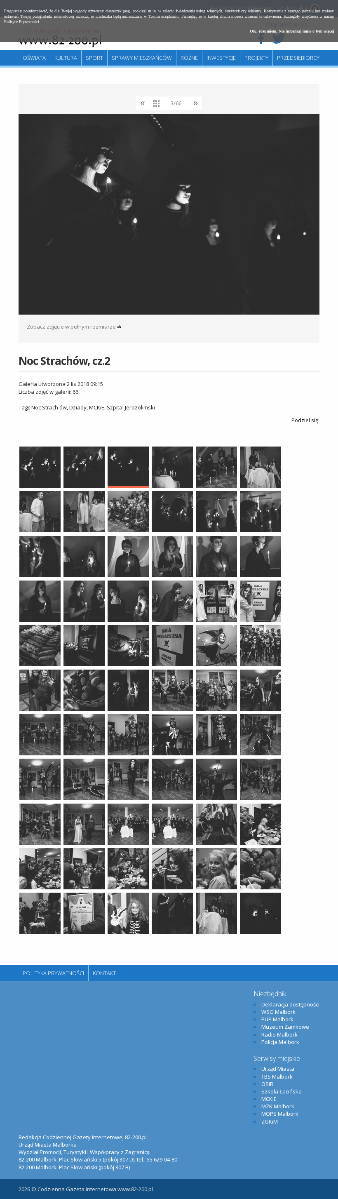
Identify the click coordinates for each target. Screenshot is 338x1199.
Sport (94, 57)
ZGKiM (269, 1121)
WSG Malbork (278, 1012)
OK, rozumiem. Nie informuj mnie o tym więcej (292, 31)
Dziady (78, 407)
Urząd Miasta (277, 1068)
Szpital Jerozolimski (131, 407)
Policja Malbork (280, 1042)
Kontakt (104, 973)
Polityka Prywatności (53, 973)
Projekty (256, 57)
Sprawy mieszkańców (142, 57)
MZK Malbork (277, 1106)
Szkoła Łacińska (281, 1091)
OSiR (267, 1084)
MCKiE (96, 407)
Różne (189, 57)
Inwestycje (221, 57)
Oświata (34, 57)
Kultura (65, 57)
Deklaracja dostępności (290, 1004)
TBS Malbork (277, 1076)
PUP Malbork (277, 1019)
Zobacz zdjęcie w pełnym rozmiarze (72, 326)
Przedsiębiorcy (298, 57)
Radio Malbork (279, 1034)
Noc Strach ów (49, 407)
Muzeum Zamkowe (285, 1026)
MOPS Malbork (279, 1113)
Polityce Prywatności (21, 21)
